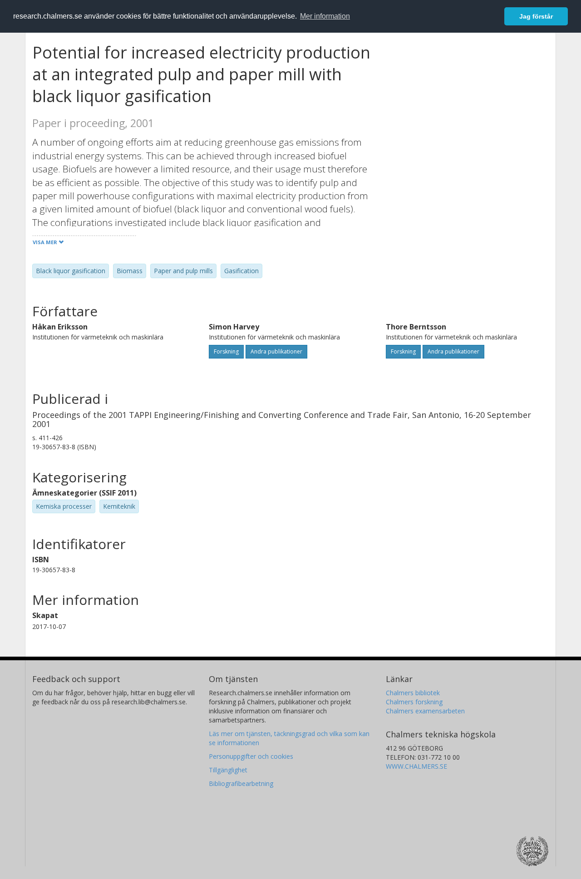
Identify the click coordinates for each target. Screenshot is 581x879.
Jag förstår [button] (536, 16)
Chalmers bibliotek (413, 692)
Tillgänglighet (228, 770)
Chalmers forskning (414, 701)
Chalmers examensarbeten (425, 711)
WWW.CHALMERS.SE (416, 766)
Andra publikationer (276, 351)
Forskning (226, 351)
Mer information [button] (325, 16)
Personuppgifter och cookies (251, 756)
